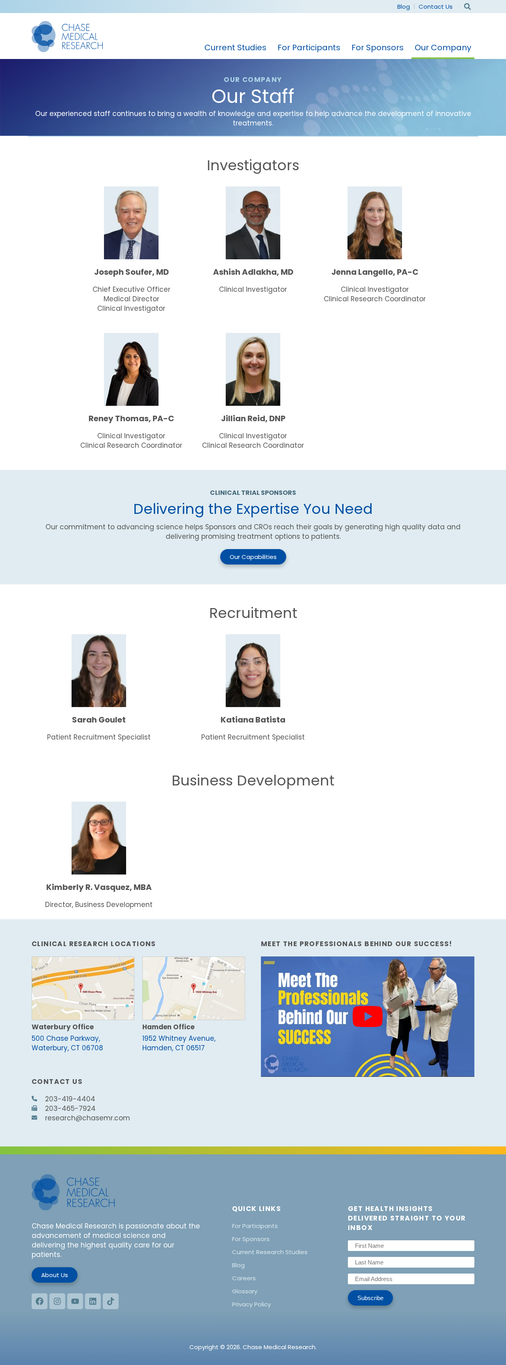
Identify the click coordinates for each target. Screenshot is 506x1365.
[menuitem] (235, 48)
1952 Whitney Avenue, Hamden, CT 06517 (178, 1043)
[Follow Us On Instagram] (57, 1301)
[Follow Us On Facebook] (39, 1301)
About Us (54, 1275)
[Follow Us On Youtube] (75, 1301)
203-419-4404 (70, 1099)
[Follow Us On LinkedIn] (93, 1301)
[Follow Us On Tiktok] (111, 1301)
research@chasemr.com (87, 1118)
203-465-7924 (70, 1108)
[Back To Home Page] (67, 38)
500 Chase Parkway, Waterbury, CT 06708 (67, 1043)
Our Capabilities (253, 557)
